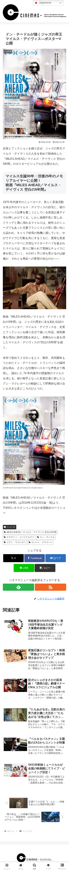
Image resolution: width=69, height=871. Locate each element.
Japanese (44, 2)
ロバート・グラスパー (42, 542)
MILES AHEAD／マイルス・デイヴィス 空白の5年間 (31, 532)
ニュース (11, 527)
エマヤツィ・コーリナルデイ (20, 537)
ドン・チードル (47, 537)
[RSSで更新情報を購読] (50, 587)
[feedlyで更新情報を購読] (18, 587)
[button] (45, 568)
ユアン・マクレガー (16, 542)
